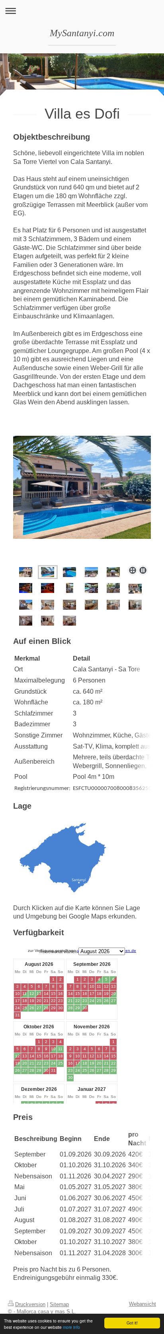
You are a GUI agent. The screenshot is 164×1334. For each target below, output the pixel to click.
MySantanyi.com (82, 33)
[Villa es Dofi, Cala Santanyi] (25, 572)
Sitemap (59, 1304)
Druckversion (30, 1304)
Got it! (132, 1323)
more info (71, 1327)
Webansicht (142, 1304)
